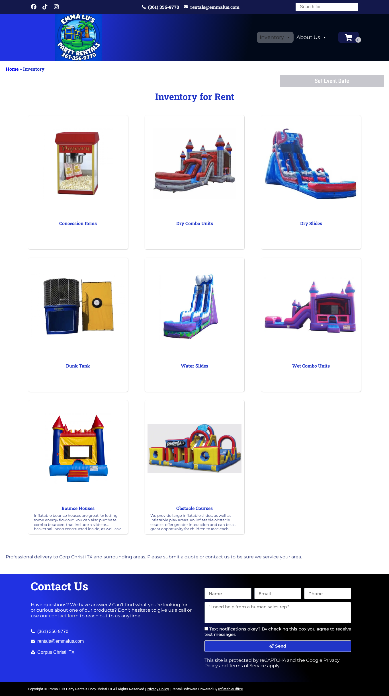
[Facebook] (33, 7)
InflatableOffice (230, 689)
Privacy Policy (158, 689)
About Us (308, 37)
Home (12, 69)
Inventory (272, 37)
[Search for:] (327, 6)
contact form (64, 616)
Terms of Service (247, 665)
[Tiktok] (45, 7)
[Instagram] (56, 7)
